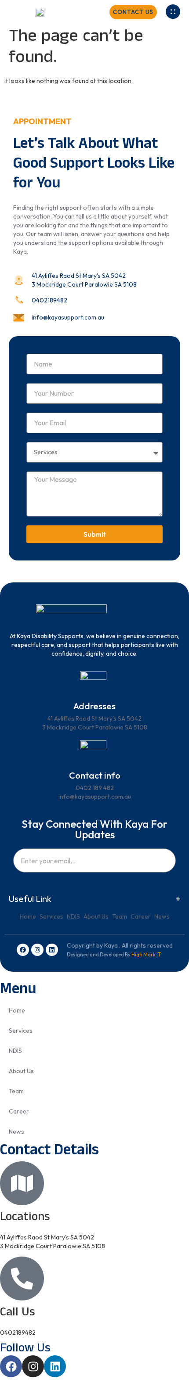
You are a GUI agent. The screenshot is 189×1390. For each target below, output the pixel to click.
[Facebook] (23, 950)
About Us (96, 916)
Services (51, 916)
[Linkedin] (52, 950)
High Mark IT (146, 955)
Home (28, 916)
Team (119, 916)
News (162, 916)
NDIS (73, 916)
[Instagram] (37, 950)
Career (141, 916)
